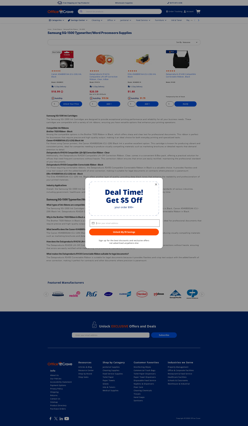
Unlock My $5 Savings (124, 232)
